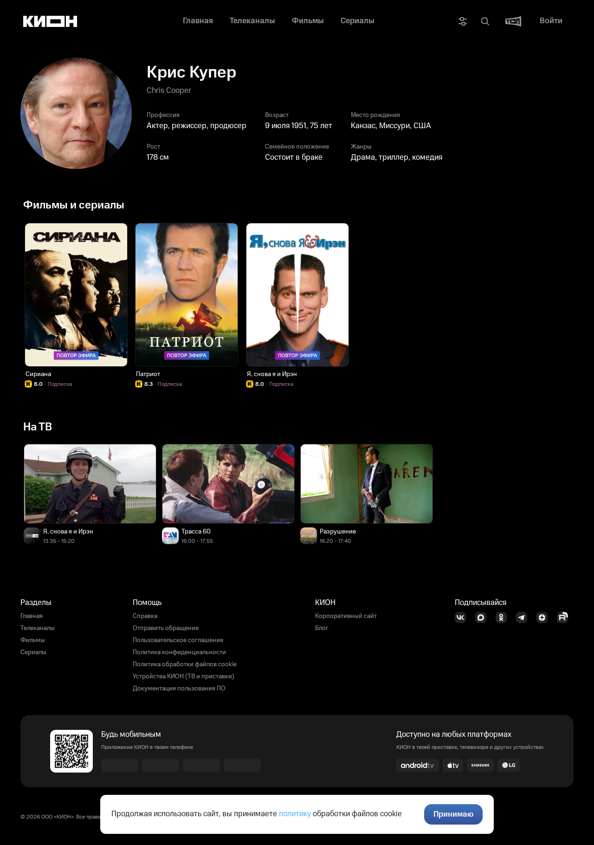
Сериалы (33, 652)
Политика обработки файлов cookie (185, 664)
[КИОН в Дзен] (544, 617)
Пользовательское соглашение (178, 640)
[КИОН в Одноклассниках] (504, 617)
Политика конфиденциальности (179, 652)
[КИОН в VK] (463, 617)
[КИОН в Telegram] (524, 617)
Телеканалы (37, 628)
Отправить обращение (166, 628)
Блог (322, 628)
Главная (31, 616)
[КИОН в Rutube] (565, 617)
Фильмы (32, 640)
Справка (145, 616)
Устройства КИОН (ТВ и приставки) (183, 676)
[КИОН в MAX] (483, 617)
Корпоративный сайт (346, 616)
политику (295, 813)
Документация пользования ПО (179, 688)
